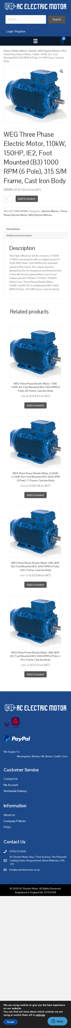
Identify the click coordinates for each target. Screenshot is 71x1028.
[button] (57, 19)
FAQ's (7, 827)
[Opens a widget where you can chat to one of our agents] (57, 1021)
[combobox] (25, 19)
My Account (11, 785)
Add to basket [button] (35, 405)
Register (20, 31)
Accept (10, 1021)
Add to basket (27, 199)
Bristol (48, 756)
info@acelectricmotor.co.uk (24, 869)
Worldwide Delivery (15, 791)
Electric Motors (19, 50)
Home (7, 50)
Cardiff (57, 756)
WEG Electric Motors (49, 50)
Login (9, 31)
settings (40, 1015)
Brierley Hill (38, 756)
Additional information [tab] (19, 235)
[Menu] (35, 41)
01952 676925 (17, 851)
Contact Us (11, 779)
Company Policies (15, 821)
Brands (32, 50)
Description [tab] (13, 229)
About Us (9, 815)
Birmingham (24, 756)
